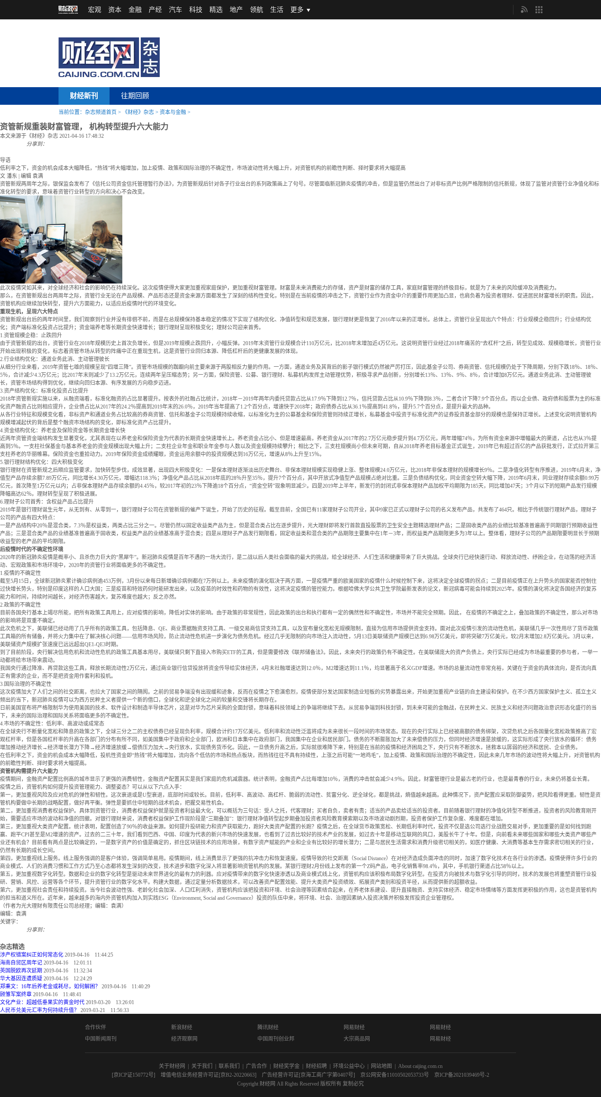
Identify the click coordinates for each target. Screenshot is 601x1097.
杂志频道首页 (101, 112)
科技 (195, 9)
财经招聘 (316, 1066)
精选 (216, 9)
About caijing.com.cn (420, 1066)
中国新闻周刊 (101, 1039)
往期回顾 (135, 95)
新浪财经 (181, 1027)
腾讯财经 (268, 1027)
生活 (276, 9)
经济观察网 (184, 1039)
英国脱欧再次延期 (21, 971)
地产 (236, 9)
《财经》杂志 (138, 112)
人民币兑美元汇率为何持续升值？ (39, 1010)
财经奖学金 (286, 1066)
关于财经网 (172, 1066)
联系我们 (229, 1066)
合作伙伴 (95, 1027)
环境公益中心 (349, 1066)
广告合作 (256, 1066)
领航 (256, 9)
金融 (135, 9)
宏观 (94, 9)
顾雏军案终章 (16, 994)
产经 (155, 9)
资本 (114, 9)
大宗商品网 (357, 1039)
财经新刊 (84, 95)
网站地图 (381, 1066)
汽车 (175, 9)
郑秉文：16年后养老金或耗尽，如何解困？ (50, 986)
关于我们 (202, 1066)
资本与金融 (173, 112)
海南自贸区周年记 (21, 963)
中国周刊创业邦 (275, 1039)
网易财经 (354, 1027)
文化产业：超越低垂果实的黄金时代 (42, 1002)
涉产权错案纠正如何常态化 (31, 955)
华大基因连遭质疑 (21, 979)
